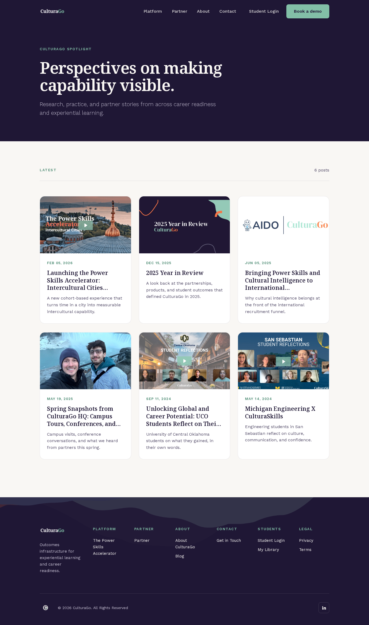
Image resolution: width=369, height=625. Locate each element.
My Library (268, 549)
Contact (227, 11)
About (203, 11)
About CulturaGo (185, 543)
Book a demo (308, 11)
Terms (305, 549)
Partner (179, 11)
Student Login (264, 11)
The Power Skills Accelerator (104, 547)
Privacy (306, 540)
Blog (179, 556)
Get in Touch (229, 540)
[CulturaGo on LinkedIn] (323, 607)
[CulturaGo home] (53, 11)
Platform (152, 11)
